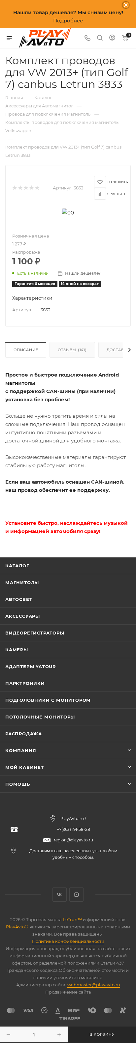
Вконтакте (59, 895)
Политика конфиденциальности (68, 941)
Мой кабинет (24, 767)
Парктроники (25, 683)
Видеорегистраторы (34, 632)
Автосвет (18, 599)
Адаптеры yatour (30, 666)
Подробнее (68, 20)
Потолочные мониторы (40, 716)
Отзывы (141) (72, 350)
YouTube (76, 895)
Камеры (16, 649)
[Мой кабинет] (112, 38)
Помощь (17, 784)
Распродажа (23, 733)
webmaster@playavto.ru (93, 984)
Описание (26, 350)
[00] (68, 212)
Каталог (17, 565)
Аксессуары (22, 616)
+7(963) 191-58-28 (73, 829)
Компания (20, 750)
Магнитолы (22, 582)
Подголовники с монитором (48, 700)
